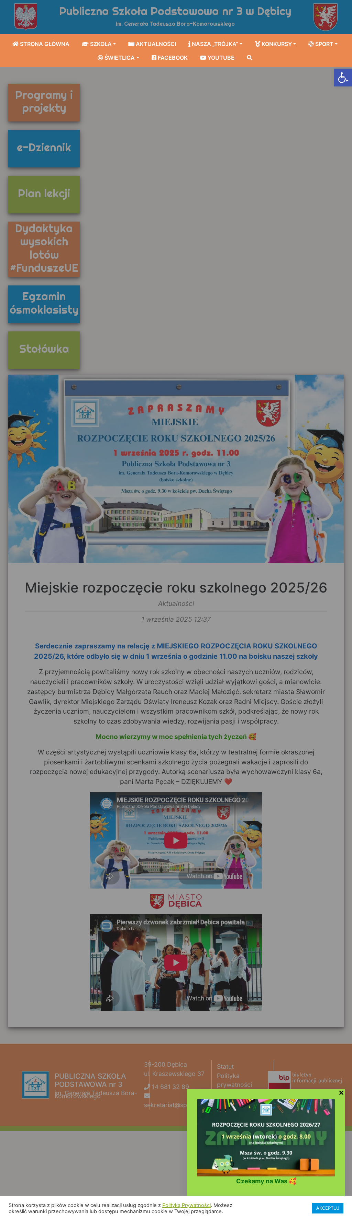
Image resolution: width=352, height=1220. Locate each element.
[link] (343, 77)
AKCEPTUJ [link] (327, 1208)
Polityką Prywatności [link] (186, 1205)
